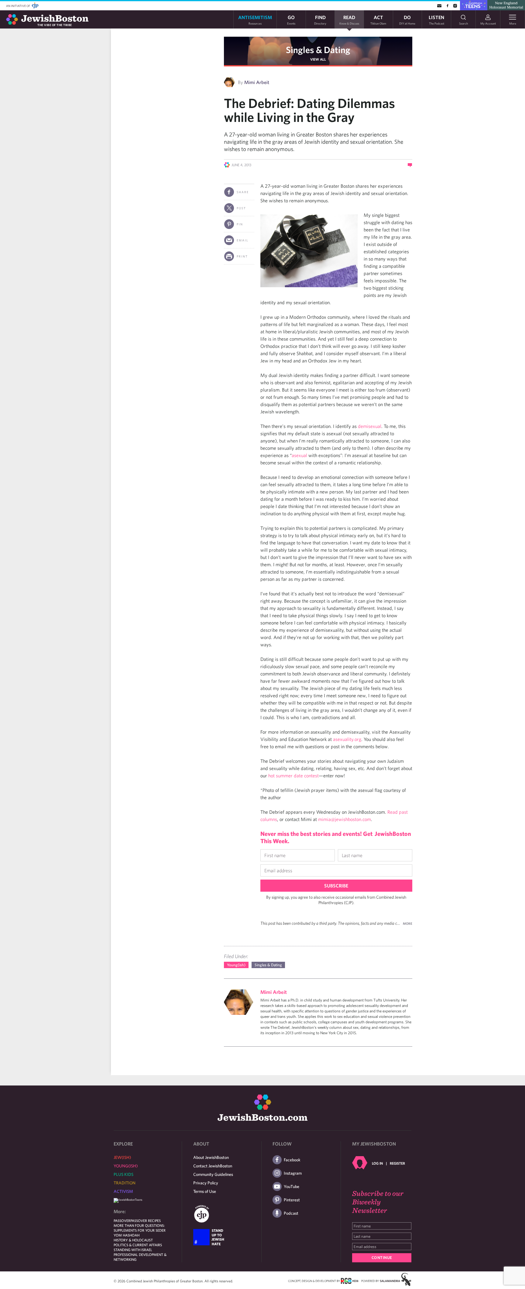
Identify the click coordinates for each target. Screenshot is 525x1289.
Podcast (291, 1213)
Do (407, 20)
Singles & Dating (318, 49)
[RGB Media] (349, 1280)
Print (242, 256)
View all (318, 59)
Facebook (292, 1159)
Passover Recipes (145, 1220)
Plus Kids (123, 1174)
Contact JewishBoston (212, 1165)
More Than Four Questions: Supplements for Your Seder (140, 1227)
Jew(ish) (122, 1157)
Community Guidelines (213, 1174)
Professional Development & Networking (140, 1256)
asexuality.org (347, 739)
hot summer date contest (293, 775)
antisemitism (255, 20)
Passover (122, 1220)
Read (349, 20)
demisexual (369, 426)
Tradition (125, 1182)
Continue (382, 1257)
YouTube (291, 1186)
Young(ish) (236, 965)
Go (291, 20)
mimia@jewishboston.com (344, 819)
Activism (123, 1191)
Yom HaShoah (126, 1235)
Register (397, 1163)
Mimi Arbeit (256, 82)
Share (243, 192)
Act (378, 20)
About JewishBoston (211, 1157)
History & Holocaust (133, 1240)
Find (320, 20)
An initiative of (18, 6)
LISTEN (436, 20)
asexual (299, 455)
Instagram (293, 1173)
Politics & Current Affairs (138, 1245)
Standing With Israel (133, 1249)
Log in (377, 1163)
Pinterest (292, 1199)
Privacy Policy (205, 1182)
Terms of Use (204, 1191)
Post (241, 208)
